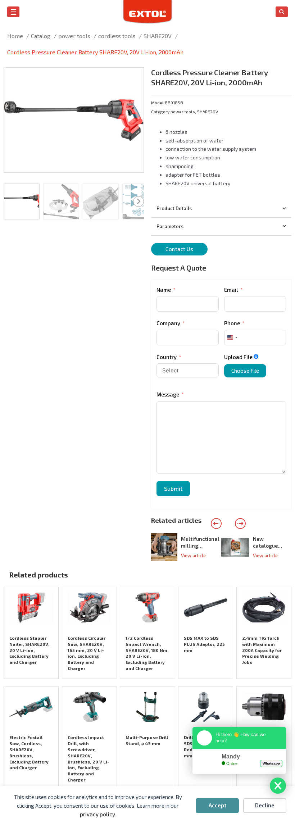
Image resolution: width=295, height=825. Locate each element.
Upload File (238, 357)
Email (231, 289)
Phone (232, 323)
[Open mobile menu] (13, 12)
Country (166, 357)
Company (168, 323)
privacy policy (97, 814)
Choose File (245, 370)
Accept (217, 805)
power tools (183, 111)
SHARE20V (207, 111)
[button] (134, 77)
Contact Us (179, 249)
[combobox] (232, 337)
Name (163, 289)
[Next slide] (240, 523)
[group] (186, 547)
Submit (173, 488)
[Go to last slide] (216, 523)
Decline (264, 805)
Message (167, 394)
